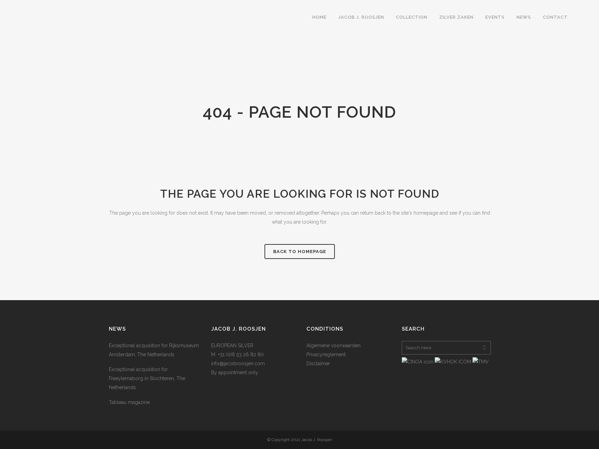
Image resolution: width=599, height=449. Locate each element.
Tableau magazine (129, 402)
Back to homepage (299, 251)
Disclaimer (318, 363)
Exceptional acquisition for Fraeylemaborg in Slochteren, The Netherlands (147, 378)
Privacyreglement (326, 354)
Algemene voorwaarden (333, 345)
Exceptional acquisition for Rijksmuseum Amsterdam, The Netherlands (154, 350)
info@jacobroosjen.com (238, 363)
